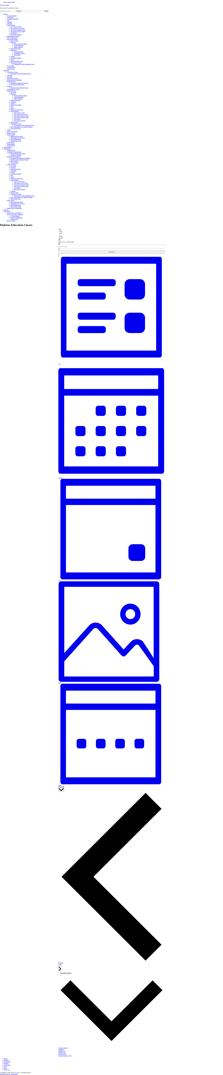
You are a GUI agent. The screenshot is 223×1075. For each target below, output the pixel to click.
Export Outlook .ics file (64, 1055)
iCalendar (61, 1049)
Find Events (111, 252)
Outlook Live (62, 1052)
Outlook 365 (61, 1051)
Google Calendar (63, 1048)
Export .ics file (62, 1054)
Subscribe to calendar (65, 973)
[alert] (59, 234)
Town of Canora (4, 5)
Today (60, 964)
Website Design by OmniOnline (9, 1074)
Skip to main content (9, 2)
